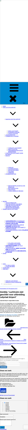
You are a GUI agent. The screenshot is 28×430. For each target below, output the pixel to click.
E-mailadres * (3, 365)
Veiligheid (11, 171)
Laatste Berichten (10, 202)
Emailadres (2, 417)
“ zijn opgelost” (15, 221)
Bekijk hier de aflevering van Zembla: (8, 314)
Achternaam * (3, 363)
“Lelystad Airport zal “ (15, 223)
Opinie (4, 253)
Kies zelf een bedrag (10, 411)
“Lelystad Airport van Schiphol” (15, 249)
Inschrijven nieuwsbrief (12, 208)
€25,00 (7, 404)
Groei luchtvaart (13, 131)
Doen (4, 264)
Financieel (11, 172)
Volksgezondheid (13, 168)
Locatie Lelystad (13, 133)
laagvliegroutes (24, 327)
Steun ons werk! (10, 266)
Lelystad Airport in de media (13, 204)
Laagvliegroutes (10, 135)
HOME (4, 106)
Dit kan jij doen (10, 265)
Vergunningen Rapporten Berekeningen (15, 151)
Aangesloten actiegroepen (13, 282)
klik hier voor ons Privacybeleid (7, 395)
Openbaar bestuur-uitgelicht (14, 329)
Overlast (11, 167)
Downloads (6, 267)
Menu (24, 103)
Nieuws (5, 201)
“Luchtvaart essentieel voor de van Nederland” (14, 225)
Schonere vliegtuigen (14, 244)
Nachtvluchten (12, 149)
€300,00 (7, 409)
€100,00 (7, 407)
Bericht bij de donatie (8, 419)
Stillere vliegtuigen (14, 243)
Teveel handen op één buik (15, 191)
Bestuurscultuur (13, 188)
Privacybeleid (3, 429)
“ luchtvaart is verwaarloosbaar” (15, 228)
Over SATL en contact (11, 281)
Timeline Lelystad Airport (13, 205)
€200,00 (7, 408)
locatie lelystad (3, 329)
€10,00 (7, 402)
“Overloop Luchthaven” (15, 148)
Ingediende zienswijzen (12, 206)
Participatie (11, 189)
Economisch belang (13, 132)
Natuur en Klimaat (13, 170)
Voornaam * (2, 362)
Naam (4, 414)
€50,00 (7, 405)
